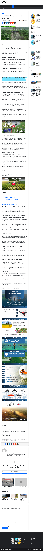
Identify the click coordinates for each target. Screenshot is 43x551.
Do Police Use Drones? (6, 194)
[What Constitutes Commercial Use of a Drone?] (14, 496)
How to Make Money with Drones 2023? (9, 197)
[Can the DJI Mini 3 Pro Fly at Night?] (19, 539)
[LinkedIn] (7, 23)
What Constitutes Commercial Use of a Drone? (14, 499)
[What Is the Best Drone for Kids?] (33, 58)
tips (23, 543)
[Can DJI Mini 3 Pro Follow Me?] (33, 21)
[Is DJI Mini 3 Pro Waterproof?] (16, 541)
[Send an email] (5, 20)
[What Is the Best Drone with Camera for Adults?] (33, 63)
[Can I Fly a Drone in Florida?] (38, 82)
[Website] (7, 456)
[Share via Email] (15, 23)
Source (3, 423)
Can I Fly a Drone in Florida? (37, 86)
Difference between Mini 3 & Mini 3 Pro (38, 15)
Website (16, 522)
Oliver (4, 20)
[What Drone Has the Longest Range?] (33, 53)
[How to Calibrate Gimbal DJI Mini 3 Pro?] (12, 541)
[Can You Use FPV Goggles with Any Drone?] (33, 42)
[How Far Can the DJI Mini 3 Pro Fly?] (12, 542)
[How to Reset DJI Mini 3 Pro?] (16, 539)
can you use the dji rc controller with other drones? (38, 36)
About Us (34, 540)
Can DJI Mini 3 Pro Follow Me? (38, 20)
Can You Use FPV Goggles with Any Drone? (38, 41)
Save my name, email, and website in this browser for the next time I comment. (13, 526)
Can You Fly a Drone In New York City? (23, 499)
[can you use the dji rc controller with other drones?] (33, 37)
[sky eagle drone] (4, 2)
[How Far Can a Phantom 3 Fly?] (33, 32)
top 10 (23, 544)
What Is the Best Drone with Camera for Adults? (38, 63)
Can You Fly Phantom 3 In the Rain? (38, 25)
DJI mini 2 (24, 539)
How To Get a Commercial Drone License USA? (5, 499)
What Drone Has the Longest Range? (38, 52)
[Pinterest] (11, 23)
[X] (5, 23)
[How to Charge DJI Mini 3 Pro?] (16, 542)
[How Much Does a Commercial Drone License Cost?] (38, 90)
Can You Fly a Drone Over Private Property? (10, 199)
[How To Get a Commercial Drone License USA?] (6, 496)
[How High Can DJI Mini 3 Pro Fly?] (12, 539)
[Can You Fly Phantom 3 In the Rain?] (33, 26)
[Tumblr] (9, 23)
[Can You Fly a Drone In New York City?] (23, 496)
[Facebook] (3, 23)
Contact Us (34, 538)
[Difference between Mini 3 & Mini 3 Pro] (33, 16)
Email (3, 522)
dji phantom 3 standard (26, 542)
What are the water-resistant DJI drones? (9, 204)
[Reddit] (13, 23)
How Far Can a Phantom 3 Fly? (38, 30)
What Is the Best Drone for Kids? (38, 57)
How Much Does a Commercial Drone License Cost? (38, 94)
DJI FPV (24, 538)
